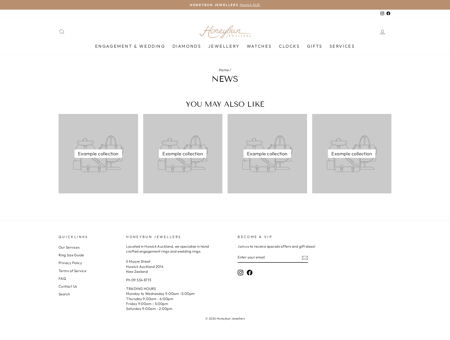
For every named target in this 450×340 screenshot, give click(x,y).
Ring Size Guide (71, 255)
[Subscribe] (305, 257)
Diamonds (186, 46)
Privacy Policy (70, 263)
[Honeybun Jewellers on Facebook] (249, 272)
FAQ (62, 278)
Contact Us (68, 286)
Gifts (314, 46)
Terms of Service (72, 271)
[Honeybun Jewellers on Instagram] (240, 272)
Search (64, 294)
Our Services (69, 247)
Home (224, 70)
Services (342, 46)
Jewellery (224, 46)
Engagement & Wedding (130, 46)
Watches (259, 46)
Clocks (289, 46)
